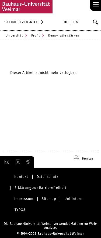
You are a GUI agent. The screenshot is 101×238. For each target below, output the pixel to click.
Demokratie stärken (63, 35)
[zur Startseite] (26, 6)
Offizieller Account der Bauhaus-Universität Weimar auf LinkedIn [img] (17, 162)
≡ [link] (95, 4)
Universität (14, 35)
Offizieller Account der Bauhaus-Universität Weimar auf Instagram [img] (5, 162)
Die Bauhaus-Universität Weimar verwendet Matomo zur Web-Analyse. (50, 226)
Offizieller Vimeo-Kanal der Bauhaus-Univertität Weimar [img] (28, 162)
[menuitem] (66, 23)
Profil (35, 35)
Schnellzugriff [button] (21, 22)
